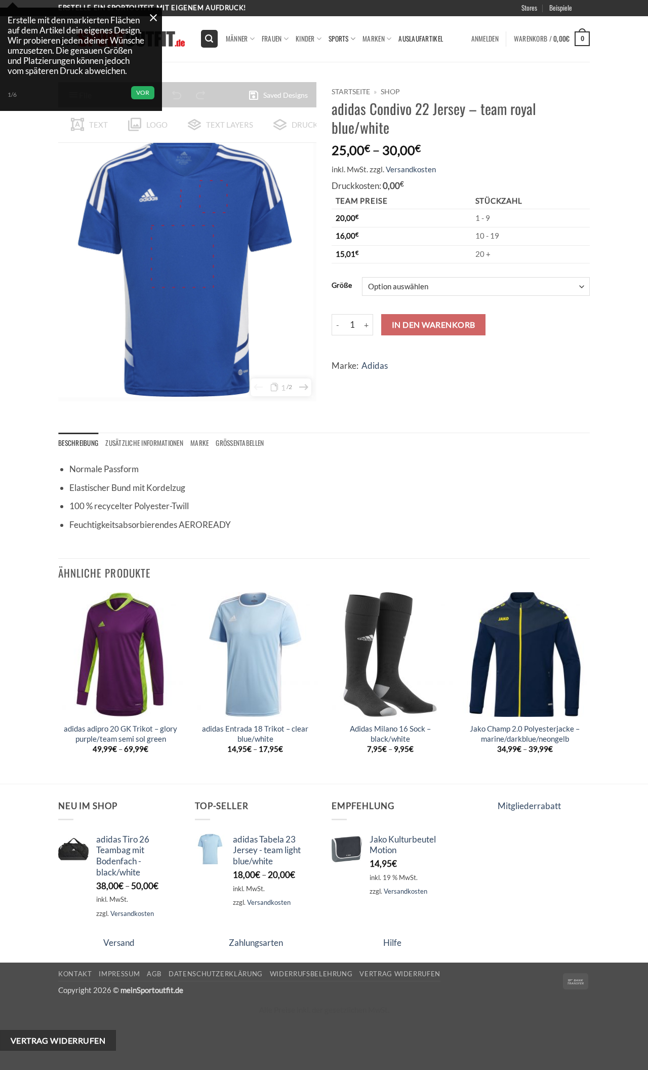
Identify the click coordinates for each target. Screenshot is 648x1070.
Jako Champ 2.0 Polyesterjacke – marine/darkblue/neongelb (525, 733)
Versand (119, 942)
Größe (342, 285)
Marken (373, 38)
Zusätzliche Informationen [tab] (144, 443)
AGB (154, 974)
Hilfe (392, 942)
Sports (339, 38)
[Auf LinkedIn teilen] (418, 382)
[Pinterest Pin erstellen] (399, 382)
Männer (237, 38)
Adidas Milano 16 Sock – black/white (390, 733)
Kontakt (75, 974)
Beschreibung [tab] (78, 443)
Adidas (374, 365)
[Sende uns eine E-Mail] (595, 13)
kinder (305, 38)
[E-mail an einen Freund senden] (380, 382)
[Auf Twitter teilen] (361, 382)
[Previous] (58, 687)
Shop (390, 91)
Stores (529, 8)
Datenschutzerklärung (216, 974)
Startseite (351, 91)
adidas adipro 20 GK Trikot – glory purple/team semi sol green (120, 733)
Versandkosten (411, 169)
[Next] (586, 687)
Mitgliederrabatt (529, 805)
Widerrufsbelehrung (311, 974)
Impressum (119, 974)
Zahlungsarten (256, 942)
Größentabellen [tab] (240, 443)
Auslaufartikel (420, 38)
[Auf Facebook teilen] (341, 382)
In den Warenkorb (433, 324)
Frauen (272, 38)
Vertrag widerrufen (399, 974)
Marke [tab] (199, 443)
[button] (598, 19)
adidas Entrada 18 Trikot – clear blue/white (255, 733)
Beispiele (560, 8)
